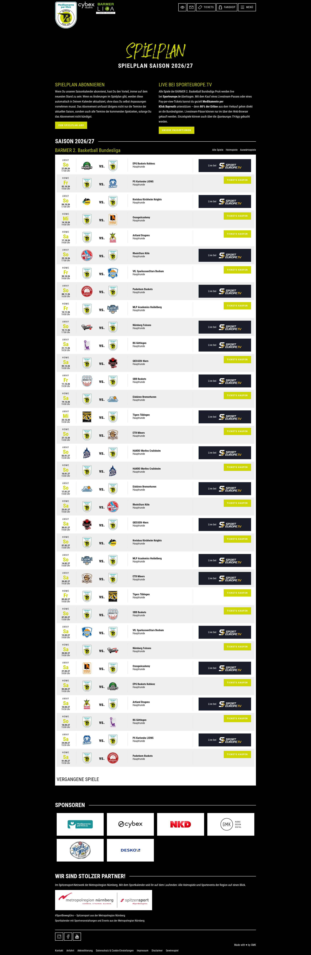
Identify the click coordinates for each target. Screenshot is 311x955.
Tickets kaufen (237, 180)
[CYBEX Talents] (86, 5)
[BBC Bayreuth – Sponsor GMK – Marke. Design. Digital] (230, 824)
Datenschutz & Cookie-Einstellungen (115, 950)
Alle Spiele (217, 149)
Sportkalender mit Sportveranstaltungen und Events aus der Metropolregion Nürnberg (99, 920)
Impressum (142, 950)
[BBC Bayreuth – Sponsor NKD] (180, 824)
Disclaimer (157, 950)
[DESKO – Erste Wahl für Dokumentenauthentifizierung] (130, 850)
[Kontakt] (191, 7)
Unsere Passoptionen (176, 130)
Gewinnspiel (172, 950)
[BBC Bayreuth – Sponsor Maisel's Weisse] (80, 850)
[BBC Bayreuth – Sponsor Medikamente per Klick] (80, 824)
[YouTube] (77, 937)
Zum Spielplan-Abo (71, 125)
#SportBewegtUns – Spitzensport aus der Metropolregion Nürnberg (90, 915)
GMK (253, 944)
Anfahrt (70, 950)
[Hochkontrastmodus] (182, 7)
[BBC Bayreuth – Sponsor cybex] (130, 824)
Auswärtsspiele (248, 149)
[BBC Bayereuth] (66, 15)
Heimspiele (232, 149)
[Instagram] (59, 937)
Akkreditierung (85, 950)
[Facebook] (68, 937)
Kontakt (59, 950)
